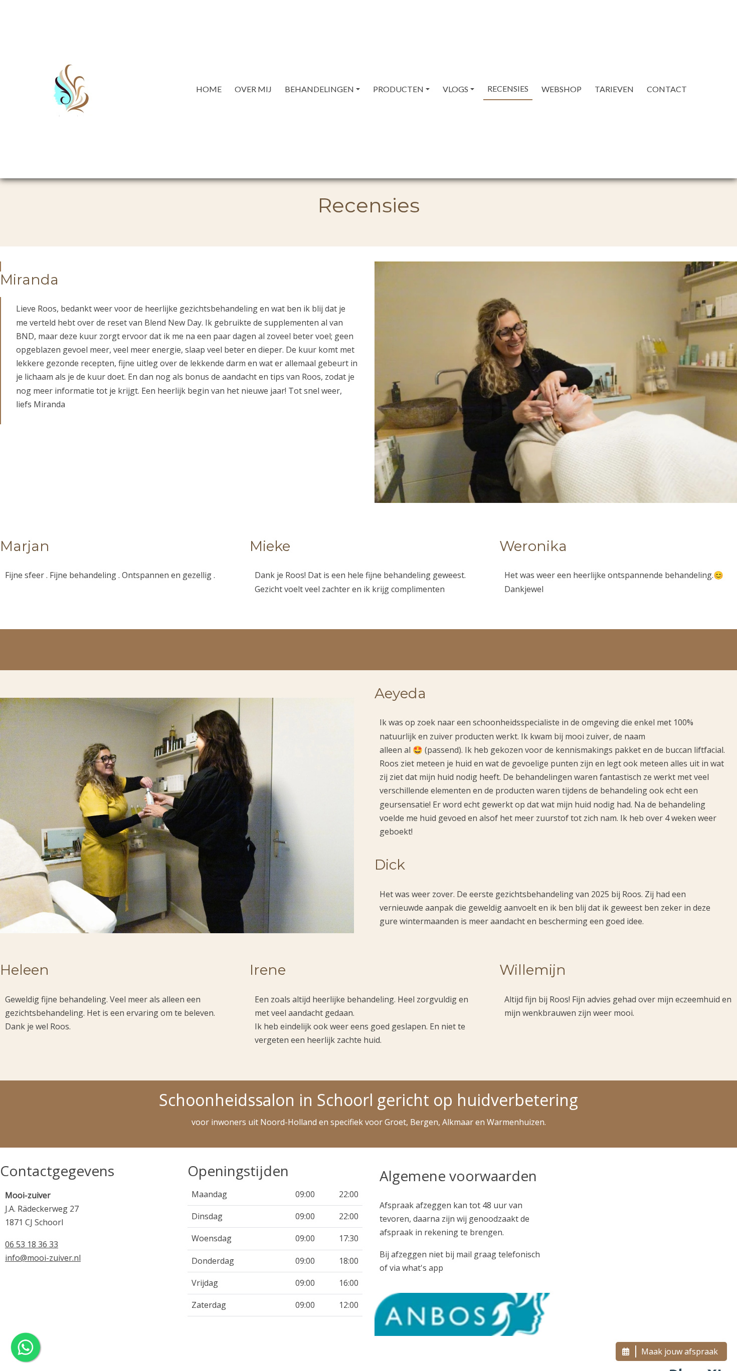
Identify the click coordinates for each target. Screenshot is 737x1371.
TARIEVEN (614, 89)
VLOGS (455, 89)
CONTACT (667, 89)
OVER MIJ (253, 89)
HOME (209, 89)
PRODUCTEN (398, 89)
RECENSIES (507, 88)
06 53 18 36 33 (31, 1244)
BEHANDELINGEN (319, 89)
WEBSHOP (561, 89)
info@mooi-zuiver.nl (43, 1257)
